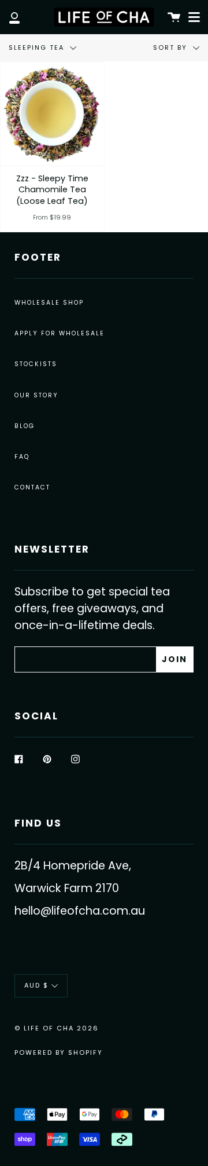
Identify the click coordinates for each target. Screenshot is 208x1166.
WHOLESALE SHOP (49, 302)
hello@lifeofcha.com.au (79, 911)
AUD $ (36, 985)
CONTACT (32, 487)
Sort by (171, 47)
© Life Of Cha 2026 (56, 1028)
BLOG (24, 426)
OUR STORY (36, 395)
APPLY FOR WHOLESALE (59, 333)
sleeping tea (38, 47)
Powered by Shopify (58, 1052)
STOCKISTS (35, 364)
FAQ (21, 456)
